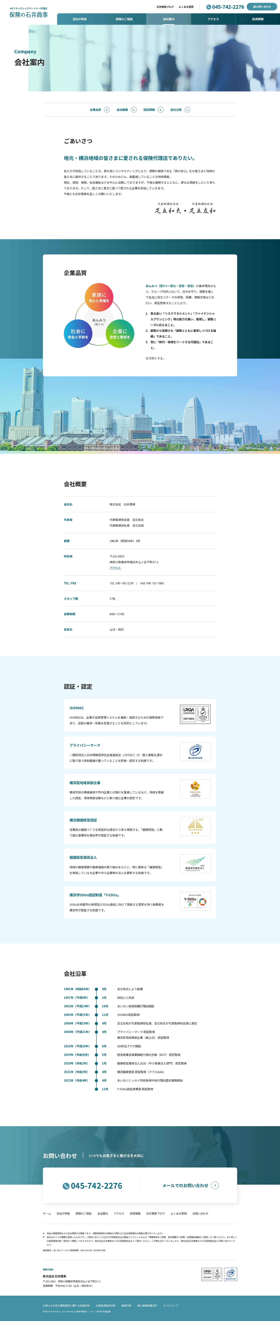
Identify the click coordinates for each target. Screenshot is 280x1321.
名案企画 (106, 1311)
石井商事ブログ (165, 7)
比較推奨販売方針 (106, 1305)
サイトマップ (170, 1305)
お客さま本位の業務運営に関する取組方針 (66, 1305)
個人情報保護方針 (147, 1305)
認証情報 (149, 110)
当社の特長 (63, 1213)
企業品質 (95, 110)
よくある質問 (186, 7)
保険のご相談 (84, 1213)
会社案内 (102, 1213)
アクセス (115, 568)
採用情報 (135, 1213)
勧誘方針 (126, 1305)
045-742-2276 (228, 6)
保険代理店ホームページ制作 (88, 1311)
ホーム (47, 1213)
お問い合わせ (263, 6)
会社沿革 (176, 110)
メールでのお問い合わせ (185, 1185)
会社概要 (122, 110)
